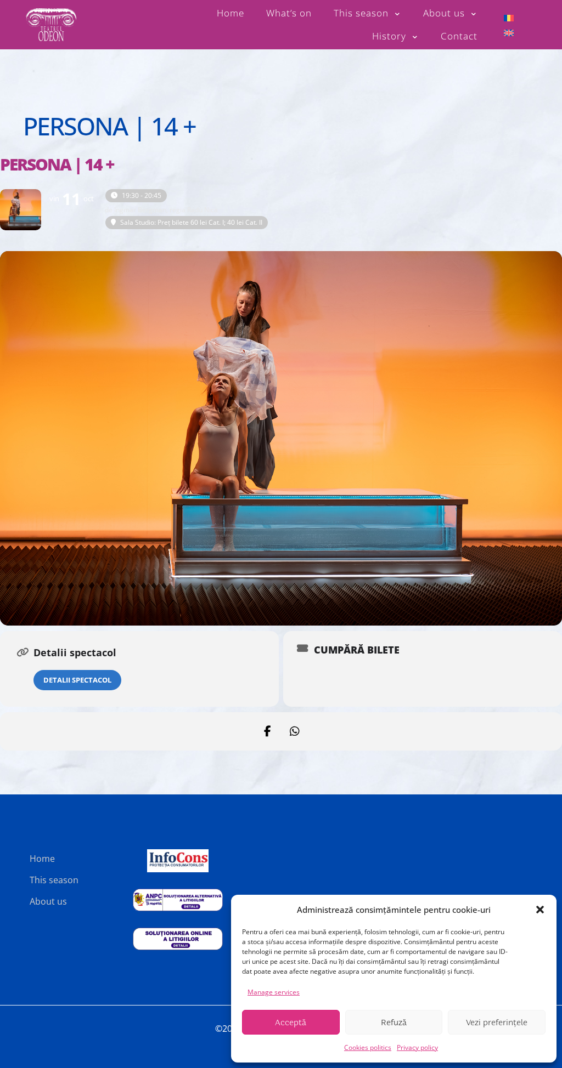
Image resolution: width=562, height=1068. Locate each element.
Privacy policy (417, 1047)
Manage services (274, 992)
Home (42, 859)
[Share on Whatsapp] (294, 731)
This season (54, 880)
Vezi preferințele (496, 1022)
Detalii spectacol (77, 680)
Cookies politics (367, 1047)
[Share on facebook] (267, 731)
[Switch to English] (508, 32)
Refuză (394, 1022)
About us (48, 901)
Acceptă (290, 1022)
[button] (540, 909)
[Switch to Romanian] (508, 17)
